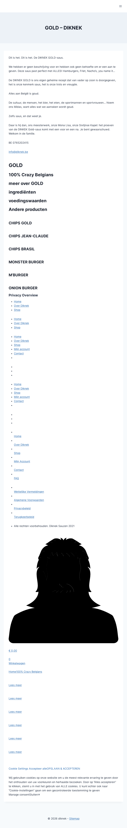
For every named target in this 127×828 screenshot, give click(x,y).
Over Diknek (21, 305)
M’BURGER (18, 275)
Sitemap (74, 818)
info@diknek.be (18, 151)
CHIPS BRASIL (22, 249)
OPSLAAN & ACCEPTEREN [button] (63, 768)
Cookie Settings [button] (18, 768)
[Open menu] (120, 6)
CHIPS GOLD (20, 223)
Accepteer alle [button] (38, 768)
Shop (17, 309)
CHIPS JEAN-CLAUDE (28, 236)
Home (17, 301)
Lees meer (15, 685)
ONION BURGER (23, 288)
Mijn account (22, 349)
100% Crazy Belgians (31, 174)
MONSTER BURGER (26, 262)
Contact (19, 353)
